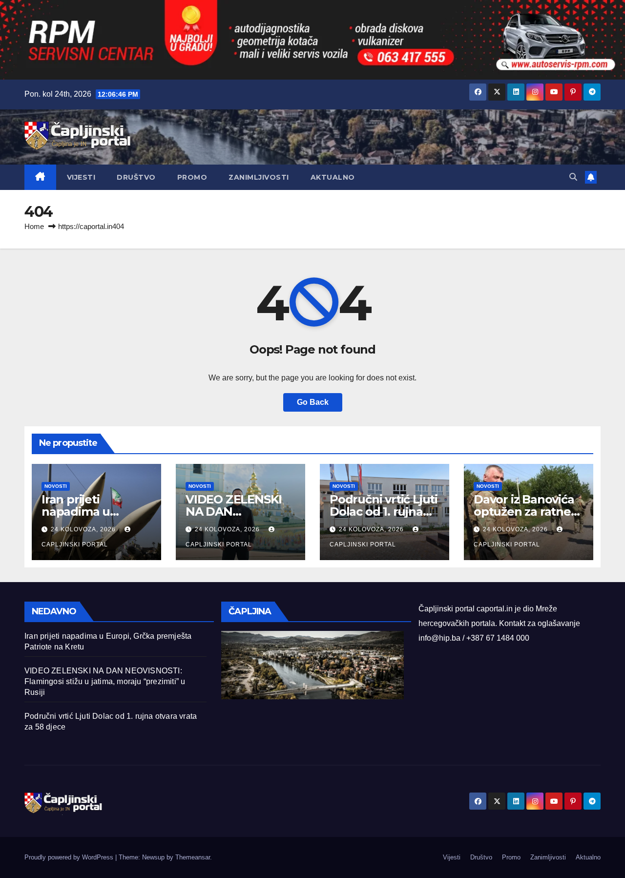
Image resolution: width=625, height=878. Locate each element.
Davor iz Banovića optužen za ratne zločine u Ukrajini (524, 511)
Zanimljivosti (259, 177)
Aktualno (333, 177)
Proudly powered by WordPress (69, 857)
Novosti (55, 486)
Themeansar (192, 857)
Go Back (313, 402)
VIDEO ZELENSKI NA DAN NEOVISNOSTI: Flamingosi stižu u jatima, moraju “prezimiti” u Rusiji (104, 681)
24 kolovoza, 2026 (84, 529)
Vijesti (81, 177)
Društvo (136, 177)
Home (34, 226)
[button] (573, 177)
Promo (192, 177)
